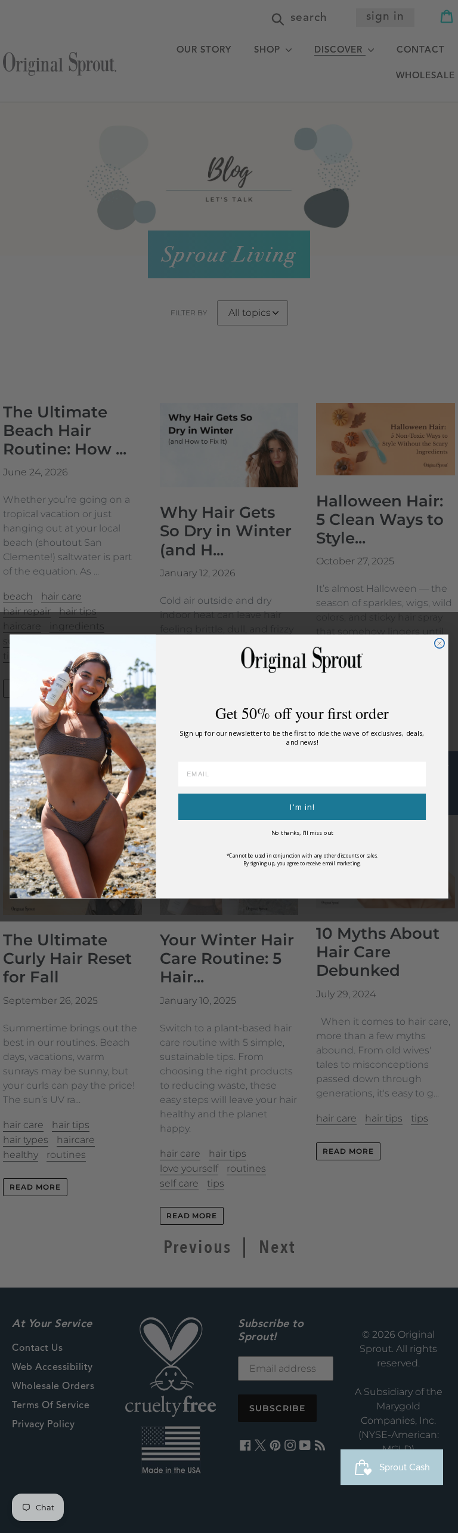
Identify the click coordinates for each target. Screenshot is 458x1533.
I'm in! (302, 806)
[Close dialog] (439, 643)
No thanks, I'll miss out (302, 833)
